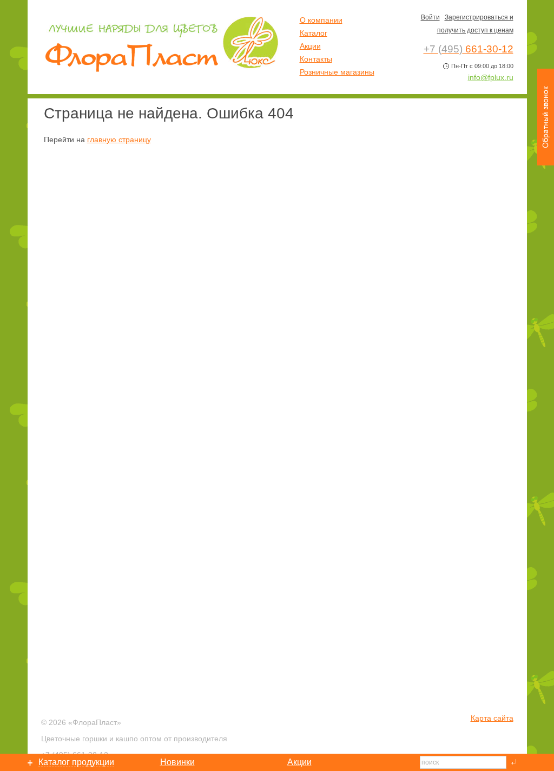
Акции (310, 46)
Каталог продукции (76, 762)
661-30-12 (468, 49)
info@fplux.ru (490, 77)
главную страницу (119, 139)
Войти (430, 17)
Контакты (316, 59)
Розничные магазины (337, 72)
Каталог (313, 33)
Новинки (177, 762)
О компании (321, 20)
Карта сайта (492, 718)
